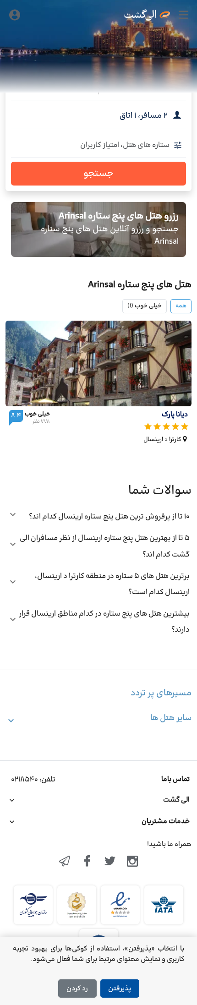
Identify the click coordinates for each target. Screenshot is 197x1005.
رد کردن (77, 988)
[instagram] (133, 862)
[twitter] (110, 862)
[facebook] (87, 862)
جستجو (98, 173)
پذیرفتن (119, 988)
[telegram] (64, 862)
